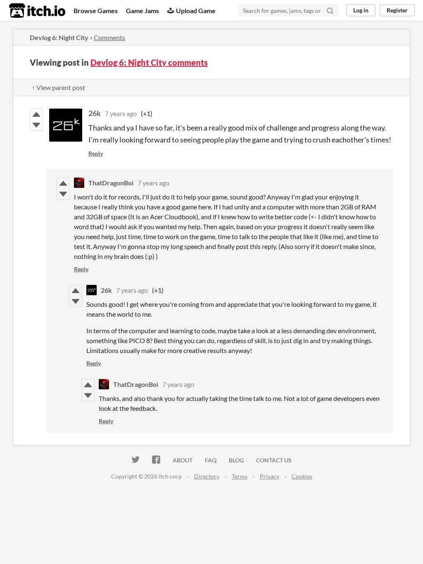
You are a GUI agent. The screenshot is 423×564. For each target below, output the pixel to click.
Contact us (274, 460)
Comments (109, 37)
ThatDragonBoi (110, 183)
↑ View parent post (58, 87)
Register (397, 10)
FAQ (210, 460)
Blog (236, 460)
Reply (95, 153)
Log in (360, 10)
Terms (239, 476)
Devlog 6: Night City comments (149, 62)
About (182, 460)
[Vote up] (36, 114)
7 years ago (121, 113)
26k (94, 113)
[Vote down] (36, 125)
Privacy (269, 476)
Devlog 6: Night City (59, 37)
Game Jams (142, 10)
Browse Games (96, 10)
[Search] (330, 10)
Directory (206, 476)
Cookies (302, 476)
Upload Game (196, 10)
